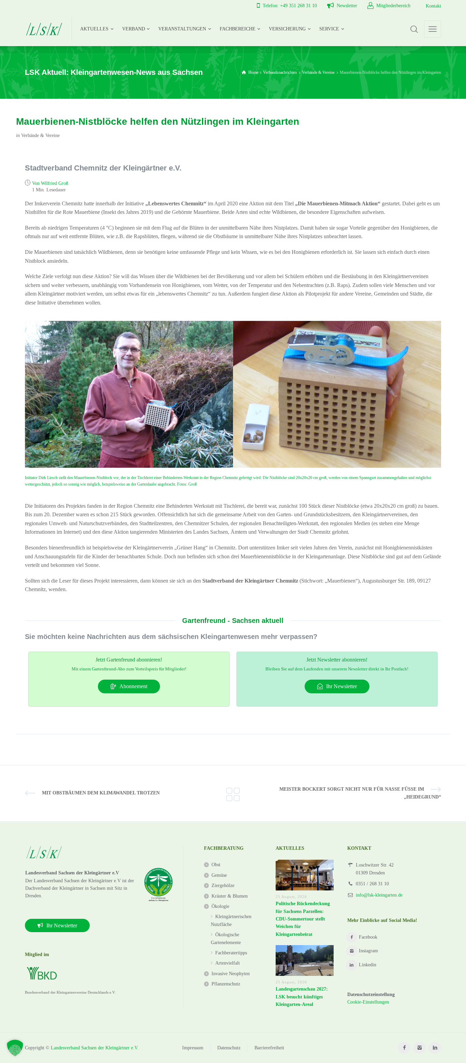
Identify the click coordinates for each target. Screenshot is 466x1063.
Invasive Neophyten (231, 973)
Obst (216, 864)
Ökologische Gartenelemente (226, 938)
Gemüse (219, 875)
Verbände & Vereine (40, 135)
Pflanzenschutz (226, 983)
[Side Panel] (432, 29)
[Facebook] (404, 1048)
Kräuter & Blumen (230, 896)
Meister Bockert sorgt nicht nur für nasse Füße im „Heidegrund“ (360, 793)
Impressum (192, 1047)
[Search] (414, 29)
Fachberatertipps (231, 952)
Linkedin (367, 964)
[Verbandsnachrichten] (233, 793)
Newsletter (347, 5)
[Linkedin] (434, 1048)
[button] (15, 1048)
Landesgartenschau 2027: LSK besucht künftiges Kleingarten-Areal (302, 996)
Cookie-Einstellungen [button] (368, 1002)
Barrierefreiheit (269, 1047)
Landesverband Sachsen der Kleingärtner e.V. (95, 1047)
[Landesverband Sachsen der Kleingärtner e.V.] (44, 29)
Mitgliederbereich (393, 5)
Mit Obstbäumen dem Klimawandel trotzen (101, 792)
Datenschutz (229, 1047)
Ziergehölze (223, 885)
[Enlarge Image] (129, 394)
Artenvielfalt (227, 963)
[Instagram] (419, 1048)
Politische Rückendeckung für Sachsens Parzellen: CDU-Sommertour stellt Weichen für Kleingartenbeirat (303, 919)
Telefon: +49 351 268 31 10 (290, 5)
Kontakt (433, 6)
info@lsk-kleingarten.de (379, 895)
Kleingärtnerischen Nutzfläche (231, 920)
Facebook (368, 937)
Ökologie (220, 906)
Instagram (368, 950)
